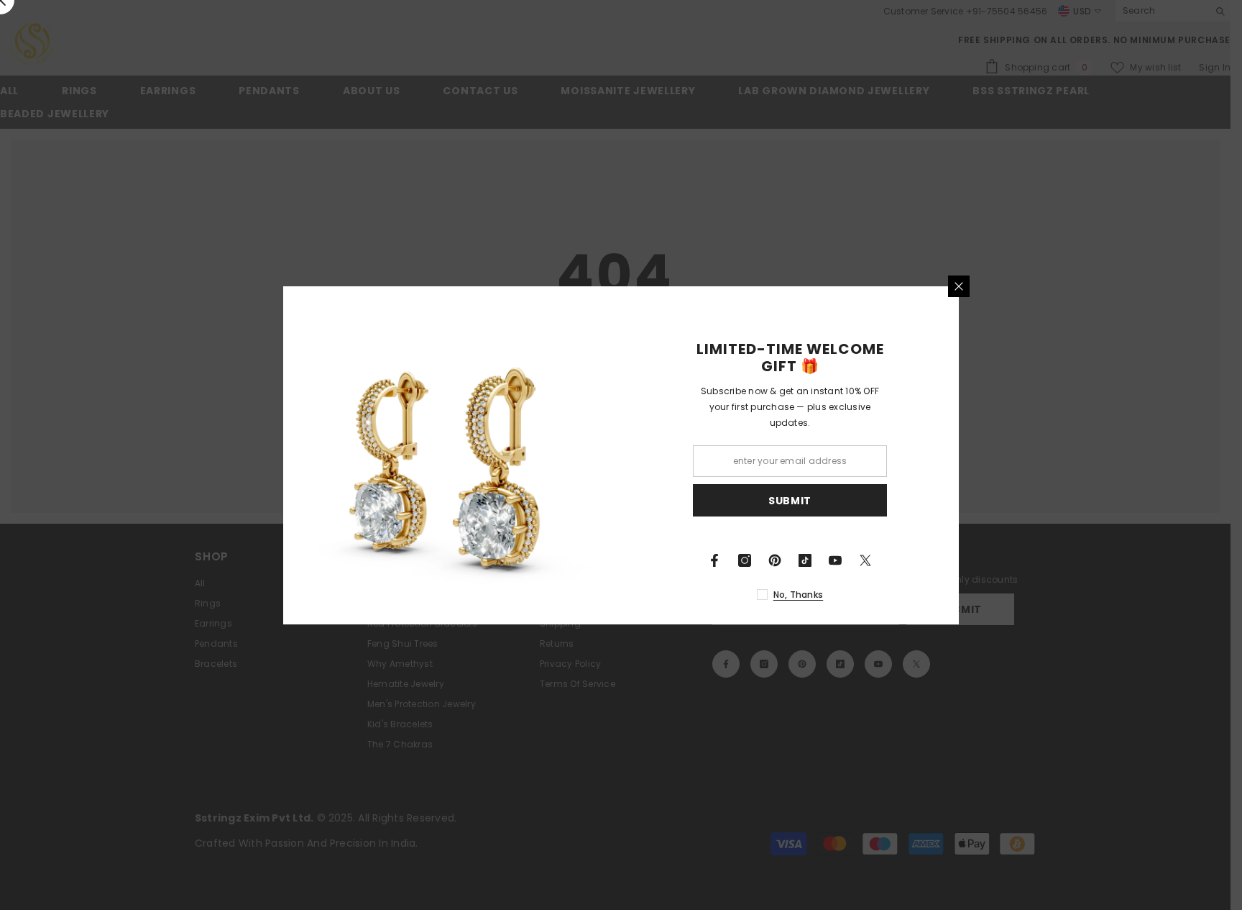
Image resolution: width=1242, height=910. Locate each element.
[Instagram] (745, 560)
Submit (789, 500)
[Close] (959, 286)
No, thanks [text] (798, 594)
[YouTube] (835, 560)
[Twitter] (865, 560)
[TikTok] (805, 560)
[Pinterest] (775, 560)
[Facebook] (714, 560)
